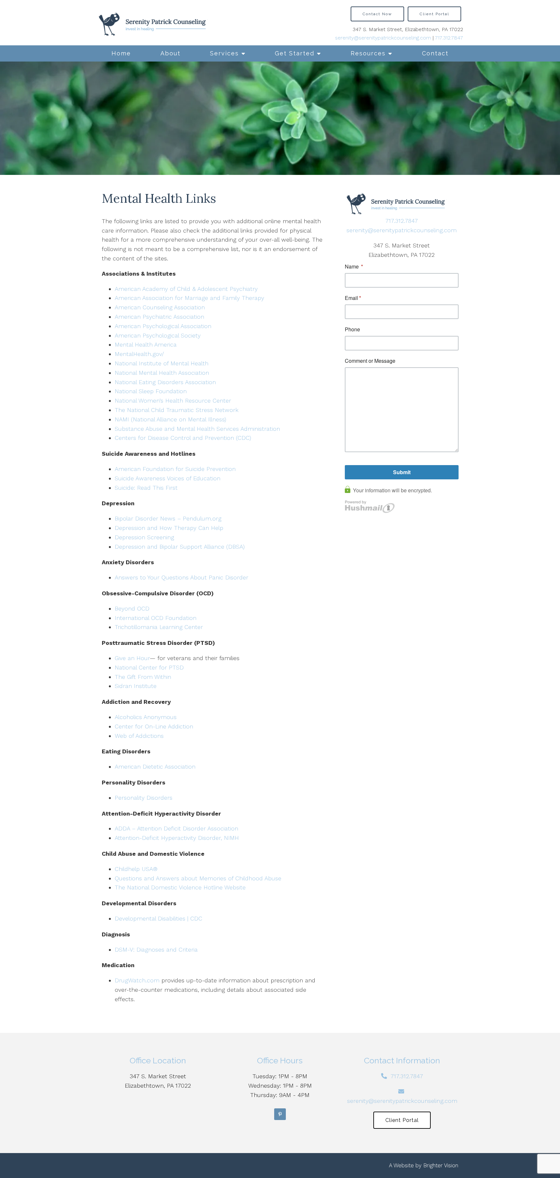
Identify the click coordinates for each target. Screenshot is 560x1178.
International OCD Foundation (155, 617)
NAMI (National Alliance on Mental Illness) (170, 419)
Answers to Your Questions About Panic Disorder (182, 577)
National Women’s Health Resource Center (173, 400)
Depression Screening (144, 537)
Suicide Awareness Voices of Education (167, 478)
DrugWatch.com (137, 980)
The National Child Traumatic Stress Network (177, 409)
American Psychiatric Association (159, 316)
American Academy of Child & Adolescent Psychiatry (186, 288)
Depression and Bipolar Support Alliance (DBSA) (180, 546)
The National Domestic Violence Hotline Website (180, 887)
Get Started (294, 53)
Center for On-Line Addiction (154, 726)
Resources (368, 53)
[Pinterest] (280, 1114)
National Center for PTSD (150, 667)
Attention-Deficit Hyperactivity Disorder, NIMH (177, 837)
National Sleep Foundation (151, 391)
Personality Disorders (143, 797)
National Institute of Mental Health (161, 363)
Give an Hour (132, 658)
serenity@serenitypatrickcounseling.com (383, 38)
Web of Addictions (139, 735)
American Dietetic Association (155, 766)
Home (121, 53)
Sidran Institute (136, 685)
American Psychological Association (163, 326)
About (170, 53)
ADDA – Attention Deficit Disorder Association (176, 828)
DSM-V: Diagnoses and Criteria (156, 949)
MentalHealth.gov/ (139, 353)
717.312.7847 (449, 38)
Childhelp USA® (136, 868)
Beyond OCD (132, 608)
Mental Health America (146, 344)
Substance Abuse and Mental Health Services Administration (197, 428)
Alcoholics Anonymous (146, 717)
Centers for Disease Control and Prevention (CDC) (183, 437)
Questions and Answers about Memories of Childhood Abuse (198, 878)
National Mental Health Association (162, 372)
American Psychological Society (158, 335)
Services (224, 53)
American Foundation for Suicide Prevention (175, 468)
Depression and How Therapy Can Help (169, 527)
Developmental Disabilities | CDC (158, 918)
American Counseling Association (160, 307)
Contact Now (377, 14)
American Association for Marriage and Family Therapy (189, 297)
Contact (435, 53)
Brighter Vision (440, 1165)
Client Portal (434, 14)
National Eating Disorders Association (165, 382)
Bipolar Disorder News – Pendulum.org (168, 518)
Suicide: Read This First (146, 487)
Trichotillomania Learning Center (159, 626)
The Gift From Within (143, 676)
